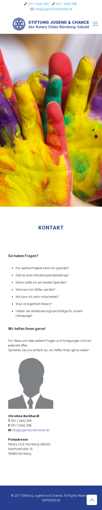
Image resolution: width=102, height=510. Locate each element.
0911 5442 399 (38, 4)
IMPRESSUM (51, 500)
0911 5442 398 (66, 4)
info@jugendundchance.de (53, 9)
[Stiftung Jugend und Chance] (51, 24)
